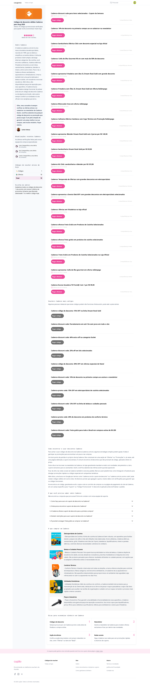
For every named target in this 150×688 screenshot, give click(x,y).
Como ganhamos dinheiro (83, 670)
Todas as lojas (29, 2)
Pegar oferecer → (58, 35)
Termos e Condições (113, 664)
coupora (17, 2)
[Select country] (134, 2)
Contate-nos (110, 670)
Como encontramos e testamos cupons (87, 667)
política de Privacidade (113, 667)
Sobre (77, 664)
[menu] (134, 2)
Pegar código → (57, 20)
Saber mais (99, 651)
